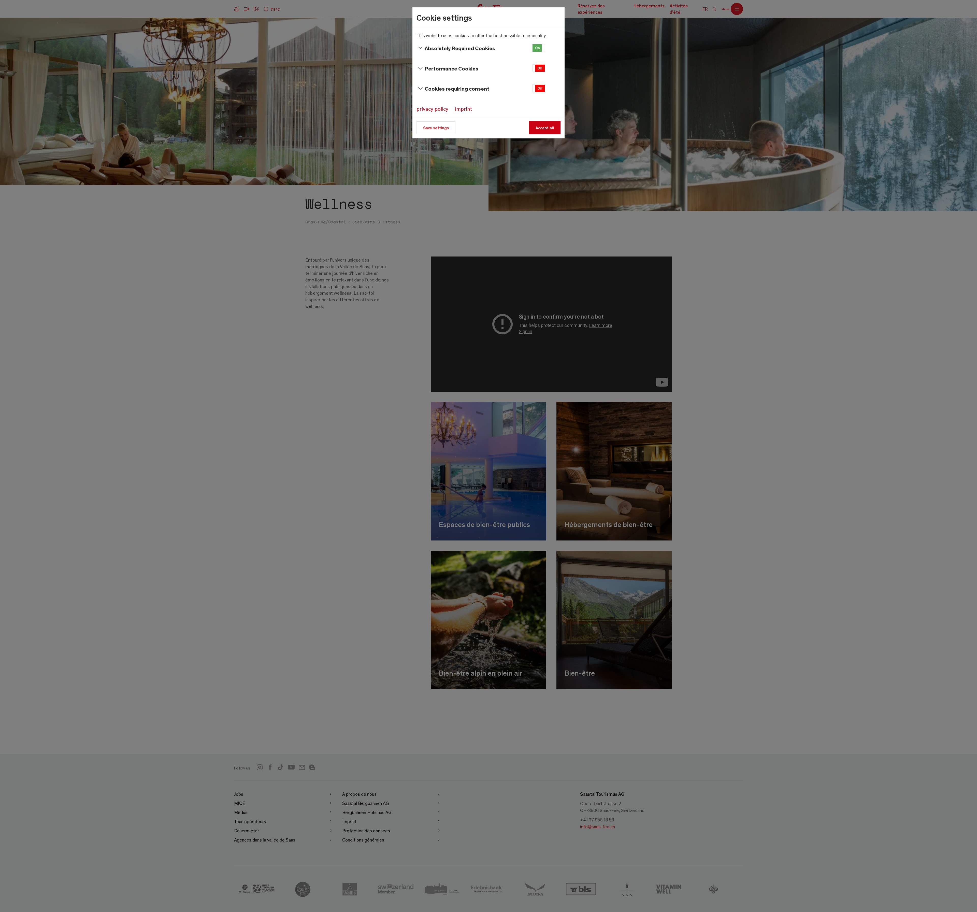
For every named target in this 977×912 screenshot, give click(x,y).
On (537, 47)
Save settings (436, 127)
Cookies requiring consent (457, 88)
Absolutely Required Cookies (460, 48)
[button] (538, 48)
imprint (463, 108)
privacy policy (432, 108)
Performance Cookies (451, 68)
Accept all (545, 127)
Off (539, 68)
